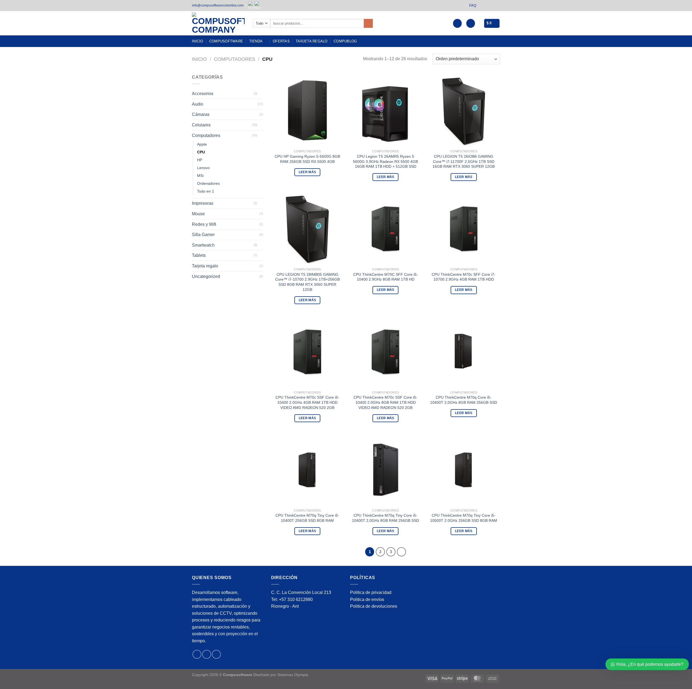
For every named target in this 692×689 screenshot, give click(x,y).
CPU (201, 152)
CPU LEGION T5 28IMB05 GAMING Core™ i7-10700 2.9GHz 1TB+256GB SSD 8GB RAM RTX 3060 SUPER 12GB (307, 282)
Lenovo (203, 168)
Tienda (256, 41)
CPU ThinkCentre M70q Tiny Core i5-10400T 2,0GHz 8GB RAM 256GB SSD (385, 518)
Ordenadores (208, 184)
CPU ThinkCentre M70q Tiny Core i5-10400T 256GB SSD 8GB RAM (307, 518)
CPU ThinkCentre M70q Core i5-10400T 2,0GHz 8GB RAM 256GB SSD (463, 400)
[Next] (401, 551)
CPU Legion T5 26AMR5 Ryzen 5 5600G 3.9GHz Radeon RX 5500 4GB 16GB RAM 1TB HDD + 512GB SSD (385, 161)
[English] (251, 5)
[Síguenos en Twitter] (492, 5)
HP (199, 160)
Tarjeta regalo (312, 41)
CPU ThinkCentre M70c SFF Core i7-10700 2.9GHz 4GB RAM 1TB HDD (463, 277)
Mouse (198, 213)
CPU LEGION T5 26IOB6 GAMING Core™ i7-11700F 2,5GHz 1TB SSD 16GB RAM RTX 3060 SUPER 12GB (463, 161)
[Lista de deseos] (457, 23)
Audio (197, 104)
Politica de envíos (367, 599)
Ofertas (281, 41)
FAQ (472, 6)
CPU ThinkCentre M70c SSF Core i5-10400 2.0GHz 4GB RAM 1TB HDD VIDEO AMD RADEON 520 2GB (307, 402)
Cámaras (200, 114)
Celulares (201, 125)
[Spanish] (258, 5)
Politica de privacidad (370, 592)
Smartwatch (203, 245)
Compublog (345, 41)
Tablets (199, 255)
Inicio (197, 41)
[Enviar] (368, 23)
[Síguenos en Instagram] (487, 5)
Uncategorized (206, 276)
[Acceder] (470, 23)
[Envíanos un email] (497, 5)
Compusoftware (226, 41)
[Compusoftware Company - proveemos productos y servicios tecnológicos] (218, 23)
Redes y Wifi (204, 224)
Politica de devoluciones (373, 606)
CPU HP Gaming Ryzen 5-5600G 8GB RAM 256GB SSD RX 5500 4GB (307, 159)
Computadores (234, 59)
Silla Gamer (203, 234)
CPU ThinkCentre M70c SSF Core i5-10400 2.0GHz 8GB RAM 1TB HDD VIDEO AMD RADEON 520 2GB (385, 402)
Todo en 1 (205, 191)
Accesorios (202, 93)
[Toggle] (261, 93)
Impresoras (202, 203)
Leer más (307, 172)
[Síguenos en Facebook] (482, 5)
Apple (202, 144)
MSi (200, 176)
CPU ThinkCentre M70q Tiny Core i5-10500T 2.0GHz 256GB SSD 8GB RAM (463, 518)
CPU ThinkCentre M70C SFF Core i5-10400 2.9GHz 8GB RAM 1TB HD (385, 277)
